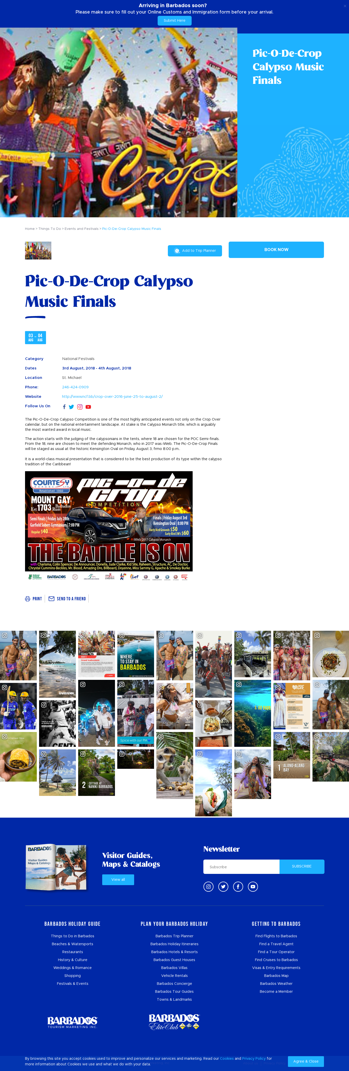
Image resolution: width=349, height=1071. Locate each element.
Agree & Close (306, 1061)
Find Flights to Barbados (276, 936)
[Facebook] (64, 406)
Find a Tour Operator (276, 952)
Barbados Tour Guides (174, 992)
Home (30, 229)
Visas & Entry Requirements (276, 968)
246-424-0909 (75, 387)
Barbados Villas (174, 968)
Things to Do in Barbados (72, 936)
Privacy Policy (254, 1059)
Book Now (276, 250)
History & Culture (72, 960)
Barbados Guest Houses (174, 960)
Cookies (227, 1059)
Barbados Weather (276, 984)
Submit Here (174, 20)
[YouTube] (88, 406)
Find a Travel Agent (276, 944)
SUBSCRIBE (302, 866)
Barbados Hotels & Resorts (174, 952)
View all (118, 880)
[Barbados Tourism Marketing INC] (72, 1022)
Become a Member (276, 992)
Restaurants (72, 952)
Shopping (72, 976)
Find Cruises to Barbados (276, 960)
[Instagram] (80, 406)
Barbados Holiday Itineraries (174, 944)
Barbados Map (276, 976)
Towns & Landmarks (174, 999)
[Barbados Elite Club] (174, 1022)
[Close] (345, 5)
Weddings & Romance (72, 968)
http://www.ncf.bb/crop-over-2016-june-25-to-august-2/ (112, 397)
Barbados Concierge (174, 984)
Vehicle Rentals (174, 976)
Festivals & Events (72, 984)
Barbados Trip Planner (174, 936)
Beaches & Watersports (72, 944)
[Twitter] (71, 406)
